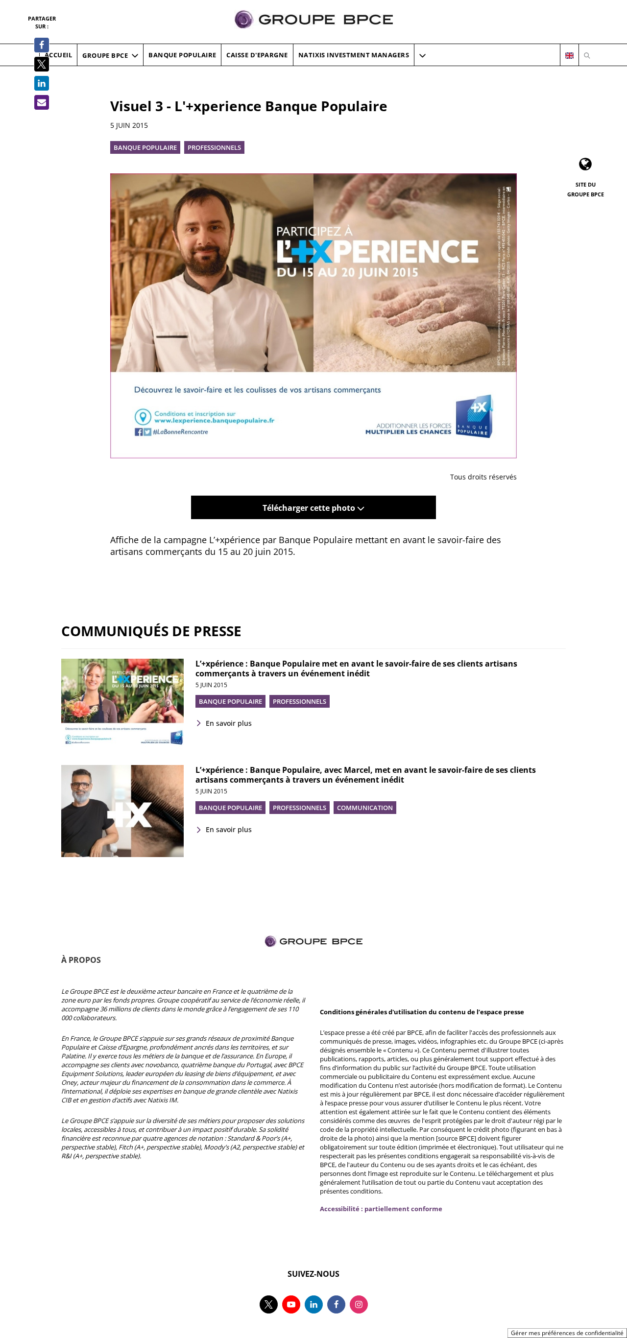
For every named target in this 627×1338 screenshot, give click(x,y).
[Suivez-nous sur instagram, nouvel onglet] (359, 1304)
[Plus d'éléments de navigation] (422, 55)
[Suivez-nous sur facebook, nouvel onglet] (336, 1304)
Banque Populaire (145, 147)
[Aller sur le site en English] (569, 55)
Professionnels (214, 147)
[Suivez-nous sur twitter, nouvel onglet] (269, 1304)
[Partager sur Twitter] (41, 64)
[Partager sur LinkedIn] (41, 83)
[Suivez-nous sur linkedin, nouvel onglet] (314, 1304)
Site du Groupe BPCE (585, 189)
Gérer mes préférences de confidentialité (567, 1333)
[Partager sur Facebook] (41, 45)
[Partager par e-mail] (41, 102)
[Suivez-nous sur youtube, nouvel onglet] (291, 1304)
